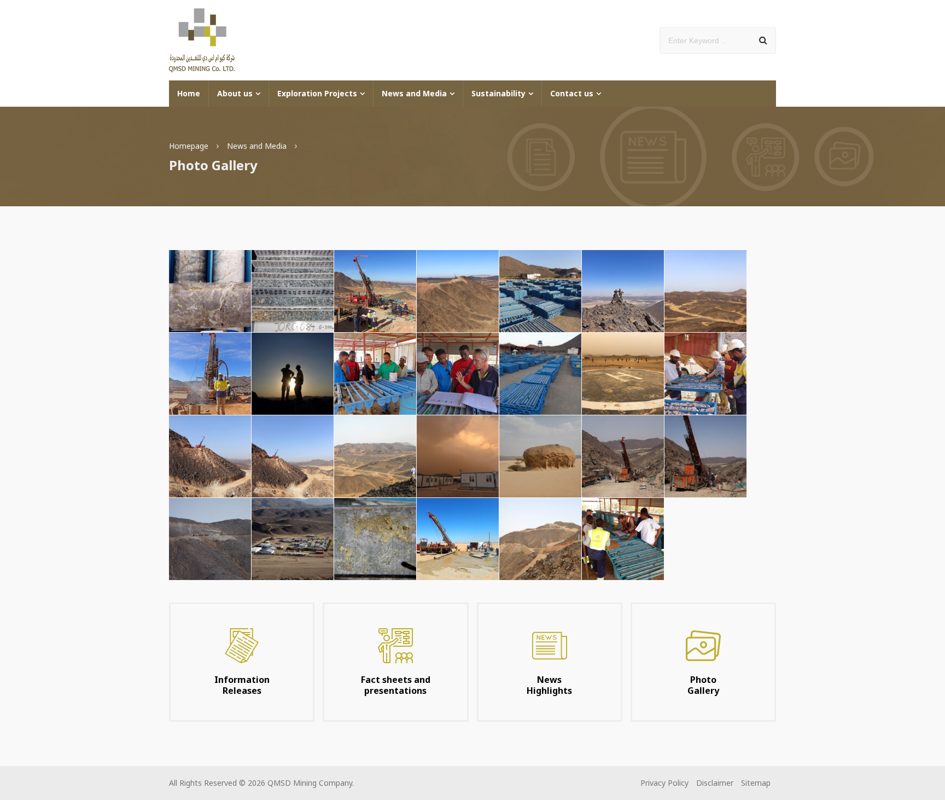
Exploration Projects (317, 93)
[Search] (763, 40)
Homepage (188, 146)
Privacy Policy (664, 783)
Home (188, 93)
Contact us (571, 93)
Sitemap (756, 783)
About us (235, 93)
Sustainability (498, 93)
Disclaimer (714, 783)
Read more (242, 662)
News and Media (414, 93)
